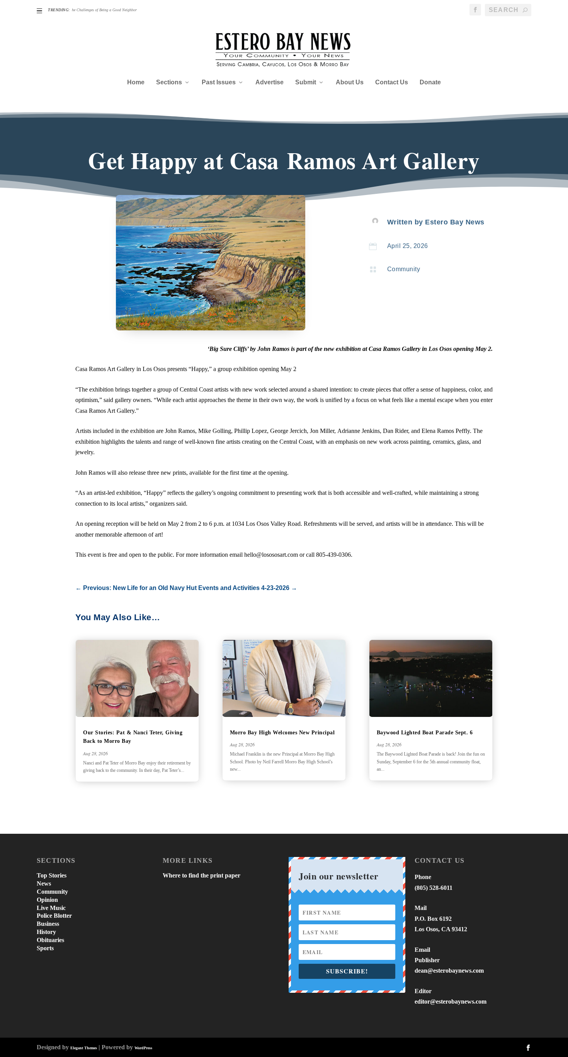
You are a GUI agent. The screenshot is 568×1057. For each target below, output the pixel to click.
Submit (305, 82)
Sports (45, 948)
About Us (350, 82)
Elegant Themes (83, 1048)
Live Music (51, 908)
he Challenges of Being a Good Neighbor (104, 10)
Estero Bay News (455, 222)
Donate (430, 82)
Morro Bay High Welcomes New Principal (282, 732)
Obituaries (50, 940)
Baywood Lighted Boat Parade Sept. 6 (425, 732)
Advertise (269, 82)
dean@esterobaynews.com (449, 970)
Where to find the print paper (201, 875)
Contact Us (391, 82)
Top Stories (51, 875)
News (44, 883)
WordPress (143, 1048)
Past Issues (219, 82)
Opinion (47, 899)
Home (136, 82)
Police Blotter (54, 915)
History (46, 932)
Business (48, 923)
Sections (169, 82)
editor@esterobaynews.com (450, 1001)
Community (403, 269)
